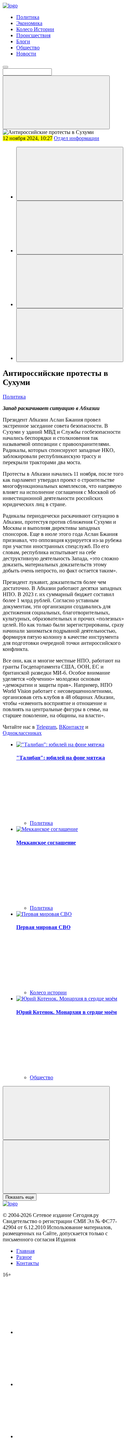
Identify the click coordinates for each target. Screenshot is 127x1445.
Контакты (27, 1263)
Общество (28, 47)
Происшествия (33, 35)
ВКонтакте (71, 727)
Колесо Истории (35, 29)
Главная (25, 1251)
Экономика (29, 23)
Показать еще (19, 1197)
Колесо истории (48, 992)
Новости (26, 54)
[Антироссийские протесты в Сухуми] (69, 174)
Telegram (46, 727)
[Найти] (56, 102)
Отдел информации (76, 138)
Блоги (23, 41)
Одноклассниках (22, 733)
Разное (24, 1257)
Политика (27, 17)
